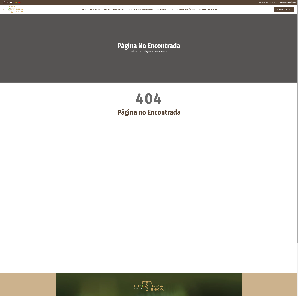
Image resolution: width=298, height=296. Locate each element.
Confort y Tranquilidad (114, 9)
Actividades (162, 9)
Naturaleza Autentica (208, 9)
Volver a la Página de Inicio (149, 125)
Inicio (84, 9)
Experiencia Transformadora (140, 9)
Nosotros (94, 9)
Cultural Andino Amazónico (182, 9)
